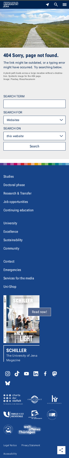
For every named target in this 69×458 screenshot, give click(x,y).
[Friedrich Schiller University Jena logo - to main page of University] (10, 4)
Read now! (39, 312)
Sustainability (12, 240)
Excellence (10, 231)
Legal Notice (10, 445)
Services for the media (18, 278)
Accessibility (10, 453)
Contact (8, 261)
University (10, 223)
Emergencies (12, 270)
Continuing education (18, 210)
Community (11, 248)
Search (34, 146)
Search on (12, 128)
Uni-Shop (9, 287)
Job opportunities (15, 202)
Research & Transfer (17, 193)
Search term (14, 96)
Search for (12, 112)
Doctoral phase (14, 185)
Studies (8, 176)
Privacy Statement (30, 445)
